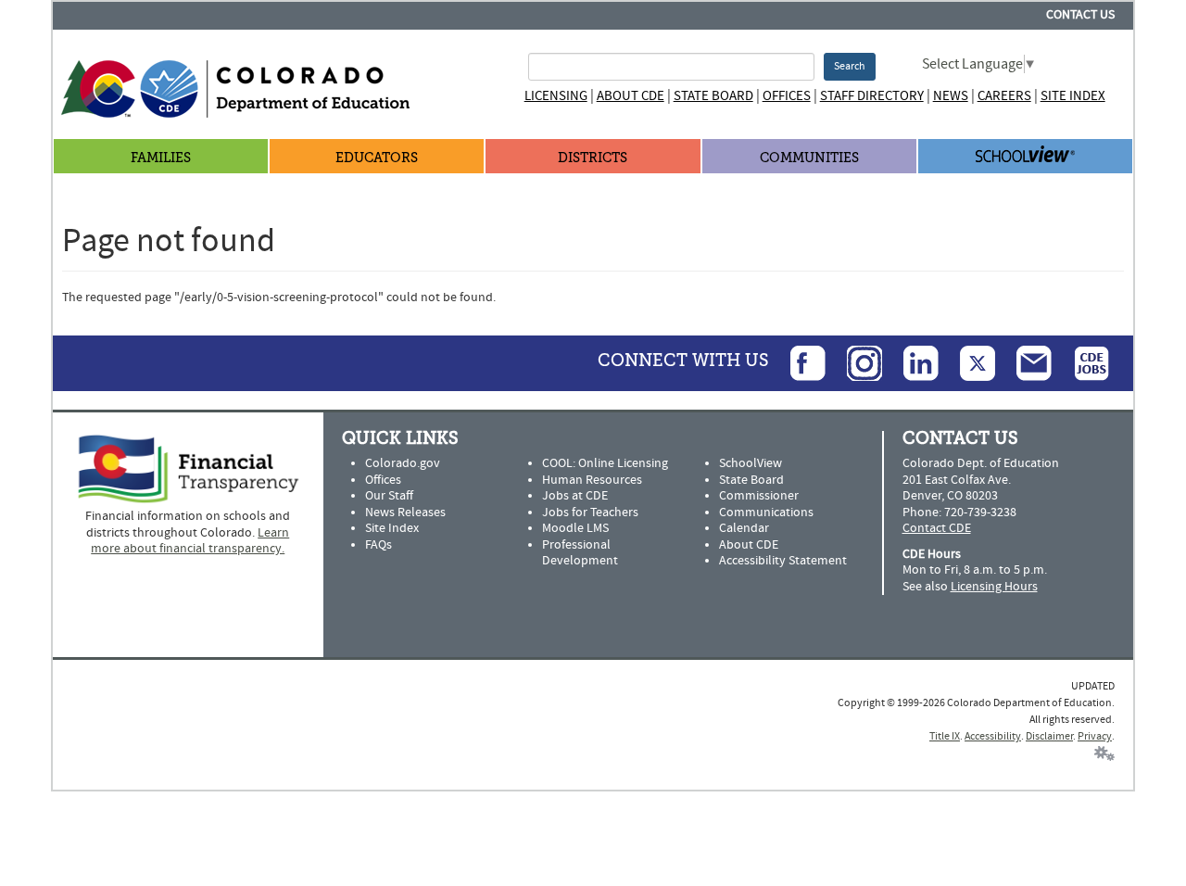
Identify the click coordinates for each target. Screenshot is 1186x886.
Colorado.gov (402, 463)
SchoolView (750, 463)
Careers (1004, 96)
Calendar (744, 528)
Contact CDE (936, 528)
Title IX (944, 736)
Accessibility (993, 736)
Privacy (1095, 736)
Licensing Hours (994, 586)
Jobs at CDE (575, 495)
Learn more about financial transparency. (190, 541)
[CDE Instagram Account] (855, 362)
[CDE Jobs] (1082, 362)
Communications (766, 512)
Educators (376, 158)
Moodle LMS (575, 528)
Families (161, 158)
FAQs (378, 545)
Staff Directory (872, 96)
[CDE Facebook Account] (799, 362)
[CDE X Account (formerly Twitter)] (968, 362)
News (950, 96)
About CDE (630, 96)
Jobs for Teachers (590, 512)
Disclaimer (1049, 736)
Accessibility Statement (783, 560)
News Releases (405, 512)
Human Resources (592, 480)
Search (849, 66)
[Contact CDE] (1025, 362)
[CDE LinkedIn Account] (912, 362)
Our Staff (389, 495)
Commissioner (759, 495)
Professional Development (580, 553)
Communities (809, 158)
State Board (713, 96)
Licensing (555, 96)
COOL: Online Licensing (605, 463)
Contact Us (1080, 14)
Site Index (1073, 96)
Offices (787, 96)
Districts (592, 158)
